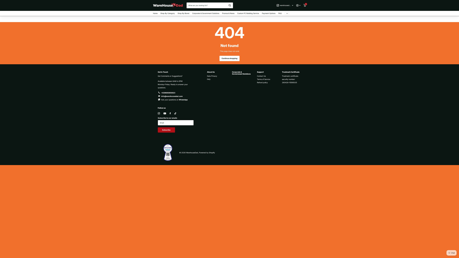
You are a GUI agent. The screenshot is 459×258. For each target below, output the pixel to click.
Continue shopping (229, 58)
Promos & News (228, 13)
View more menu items (287, 13)
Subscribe (166, 130)
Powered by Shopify (207, 153)
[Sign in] (298, 5)
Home (155, 13)
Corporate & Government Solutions (205, 13)
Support (260, 72)
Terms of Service (263, 79)
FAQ (280, 13)
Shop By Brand (183, 13)
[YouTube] (165, 113)
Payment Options (268, 13)
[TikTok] (175, 113)
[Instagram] (159, 113)
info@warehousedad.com (172, 96)
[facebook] (170, 113)
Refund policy (262, 82)
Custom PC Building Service (248, 13)
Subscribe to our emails (167, 118)
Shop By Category (167, 13)
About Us (211, 72)
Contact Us (261, 76)
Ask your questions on (174, 100)
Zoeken (230, 5)
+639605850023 (168, 93)
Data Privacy (212, 76)
